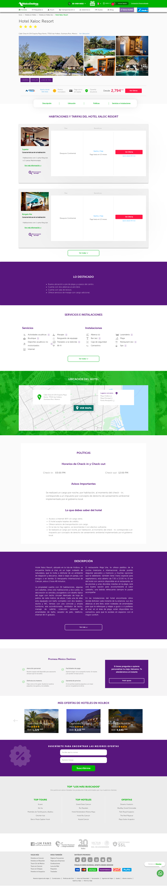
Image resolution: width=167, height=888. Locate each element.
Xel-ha (40, 808)
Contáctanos (56, 878)
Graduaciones (55, 863)
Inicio (20, 15)
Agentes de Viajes (107, 878)
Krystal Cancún (83, 819)
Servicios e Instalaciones (121, 103)
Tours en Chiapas (36, 869)
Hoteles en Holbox (30, 15)
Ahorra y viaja (88, 880)
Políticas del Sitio (68, 878)
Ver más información (32, 165)
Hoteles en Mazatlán (38, 861)
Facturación (95, 878)
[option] (41, 722)
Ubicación (72, 103)
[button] (69, 10)
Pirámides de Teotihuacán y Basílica (40, 812)
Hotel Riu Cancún (83, 816)
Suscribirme (83, 768)
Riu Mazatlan (83, 808)
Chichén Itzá (40, 816)
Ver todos (83, 359)
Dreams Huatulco (126, 804)
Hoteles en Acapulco (38, 871)
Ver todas (82, 253)
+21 (143, 66)
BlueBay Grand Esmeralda (126, 808)
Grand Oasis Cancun (83, 804)
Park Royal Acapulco (126, 812)
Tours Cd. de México (37, 863)
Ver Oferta (133, 91)
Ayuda (118, 878)
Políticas (96, 103)
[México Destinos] (30, 3)
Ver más (83, 627)
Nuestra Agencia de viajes (41, 878)
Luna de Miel (54, 866)
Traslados (53, 871)
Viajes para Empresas (57, 861)
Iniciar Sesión (122, 3)
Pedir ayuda (126, 681)
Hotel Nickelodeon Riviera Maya (83, 812)
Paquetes (53, 869)
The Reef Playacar (126, 816)
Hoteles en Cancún (37, 858)
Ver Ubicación (84, 34)
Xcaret (40, 804)
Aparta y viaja (77, 880)
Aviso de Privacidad (83, 878)
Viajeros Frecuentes (57, 858)
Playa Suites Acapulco (127, 819)
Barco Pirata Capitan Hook (40, 819)
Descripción (46, 103)
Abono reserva (127, 878)
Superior (25, 149)
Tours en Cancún (36, 866)
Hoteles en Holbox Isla (46, 15)
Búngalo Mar (27, 214)
